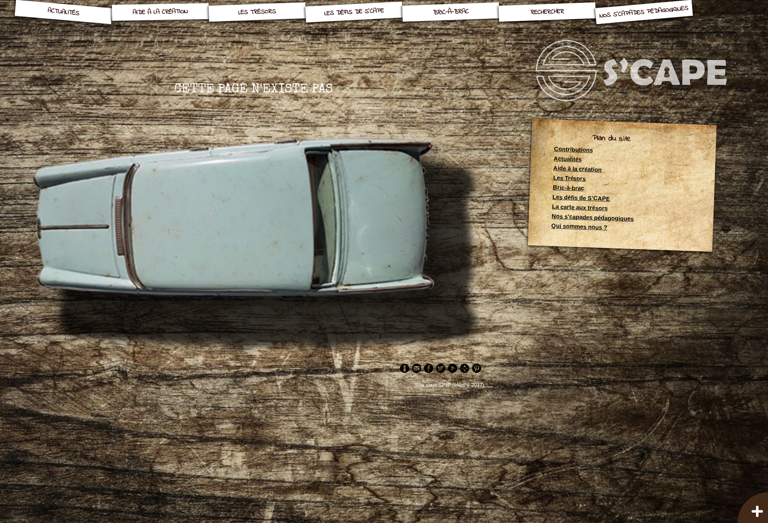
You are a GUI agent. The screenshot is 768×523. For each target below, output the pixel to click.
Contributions (573, 150)
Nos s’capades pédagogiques (644, 11)
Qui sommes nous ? (579, 227)
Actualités (63, 12)
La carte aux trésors (580, 208)
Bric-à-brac (451, 11)
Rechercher (547, 12)
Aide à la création (160, 12)
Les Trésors (257, 11)
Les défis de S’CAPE (354, 12)
